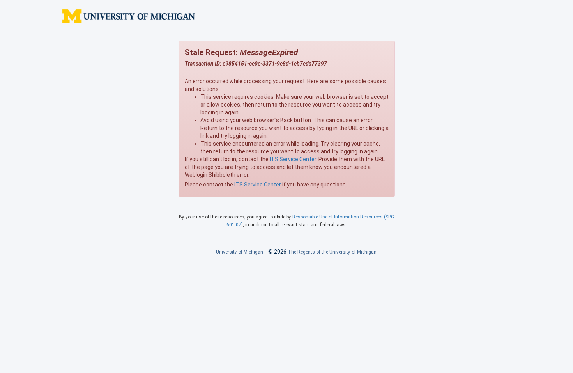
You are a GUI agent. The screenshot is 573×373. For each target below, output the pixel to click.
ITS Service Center (293, 159)
